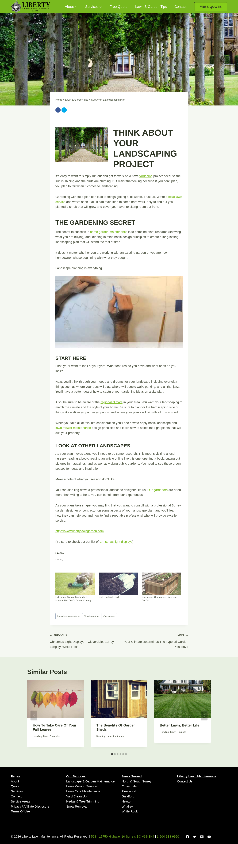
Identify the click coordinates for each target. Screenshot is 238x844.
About (15, 781)
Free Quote (118, 7)
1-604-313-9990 (168, 836)
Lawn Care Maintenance (83, 791)
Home (58, 99)
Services (17, 791)
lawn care (109, 616)
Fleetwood (129, 791)
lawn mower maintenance (73, 428)
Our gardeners (157, 490)
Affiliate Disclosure (36, 806)
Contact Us (185, 781)
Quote (15, 786)
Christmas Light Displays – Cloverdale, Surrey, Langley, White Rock (82, 641)
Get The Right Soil (109, 597)
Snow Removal (76, 806)
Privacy (16, 806)
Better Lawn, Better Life (179, 725)
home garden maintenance (108, 232)
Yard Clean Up (76, 796)
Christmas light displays (115, 541)
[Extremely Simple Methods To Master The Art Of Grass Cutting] (75, 584)
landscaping (91, 616)
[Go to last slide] (33, 715)
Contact (180, 7)
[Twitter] (64, 110)
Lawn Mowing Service (81, 786)
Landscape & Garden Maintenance (90, 781)
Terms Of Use (20, 811)
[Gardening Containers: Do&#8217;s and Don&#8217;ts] (161, 584)
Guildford (128, 796)
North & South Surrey (136, 781)
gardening (145, 176)
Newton (127, 801)
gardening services (68, 616)
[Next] (204, 715)
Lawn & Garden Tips (151, 7)
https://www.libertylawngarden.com (79, 531)
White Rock (130, 811)
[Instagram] (202, 837)
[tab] (112, 754)
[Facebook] (58, 110)
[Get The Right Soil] (118, 584)
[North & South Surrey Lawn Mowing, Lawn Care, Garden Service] (31, 6)
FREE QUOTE (211, 7)
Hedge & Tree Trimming (82, 801)
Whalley (127, 806)
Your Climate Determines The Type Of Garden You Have (156, 641)
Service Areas (20, 801)
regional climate (111, 402)
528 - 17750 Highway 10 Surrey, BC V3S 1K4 (122, 836)
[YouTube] (209, 837)
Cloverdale (129, 786)
